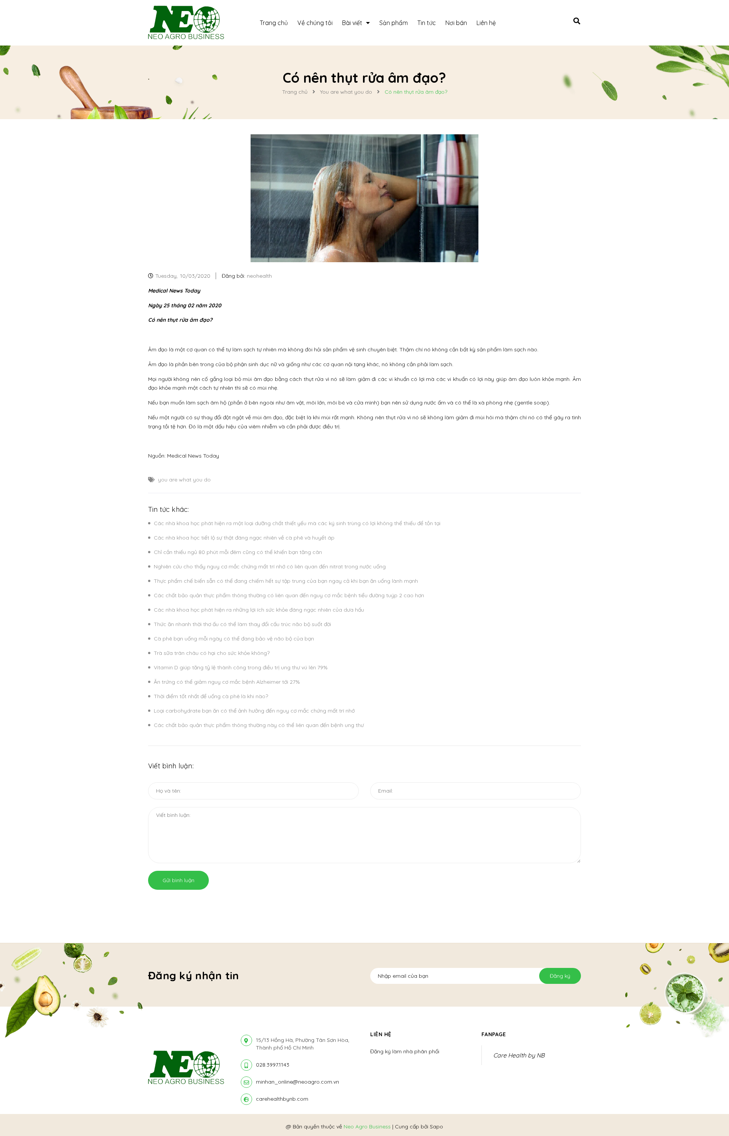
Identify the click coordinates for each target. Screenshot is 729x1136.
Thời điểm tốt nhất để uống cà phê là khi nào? (211, 696)
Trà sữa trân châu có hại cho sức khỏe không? (212, 653)
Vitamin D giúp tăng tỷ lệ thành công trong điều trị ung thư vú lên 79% (241, 667)
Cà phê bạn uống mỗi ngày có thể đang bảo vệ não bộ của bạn (234, 638)
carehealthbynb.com (282, 1098)
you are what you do (184, 479)
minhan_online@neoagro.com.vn (297, 1081)
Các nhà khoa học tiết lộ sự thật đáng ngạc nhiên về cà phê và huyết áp (244, 537)
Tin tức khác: (168, 509)
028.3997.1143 (272, 1064)
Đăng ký (560, 975)
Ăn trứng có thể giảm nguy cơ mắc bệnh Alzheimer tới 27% (227, 681)
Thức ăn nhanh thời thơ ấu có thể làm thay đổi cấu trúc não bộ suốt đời (242, 624)
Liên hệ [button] (380, 1034)
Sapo (436, 1126)
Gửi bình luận (178, 880)
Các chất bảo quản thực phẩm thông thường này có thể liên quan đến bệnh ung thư (259, 725)
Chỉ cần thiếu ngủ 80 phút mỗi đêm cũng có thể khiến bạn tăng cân (238, 552)
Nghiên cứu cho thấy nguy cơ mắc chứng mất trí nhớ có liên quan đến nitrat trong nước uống (270, 566)
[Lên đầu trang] (609, 1117)
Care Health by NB (518, 1055)
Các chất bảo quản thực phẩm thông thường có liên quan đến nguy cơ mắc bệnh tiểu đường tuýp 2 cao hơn (289, 595)
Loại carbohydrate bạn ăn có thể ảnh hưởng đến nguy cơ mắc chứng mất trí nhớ (254, 710)
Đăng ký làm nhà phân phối (404, 1051)
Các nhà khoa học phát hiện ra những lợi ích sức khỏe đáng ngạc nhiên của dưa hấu (259, 609)
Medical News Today (193, 455)
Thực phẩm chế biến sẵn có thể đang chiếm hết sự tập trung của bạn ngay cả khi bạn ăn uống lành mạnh (286, 580)
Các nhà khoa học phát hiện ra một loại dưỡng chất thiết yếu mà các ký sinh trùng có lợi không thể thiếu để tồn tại (297, 523)
